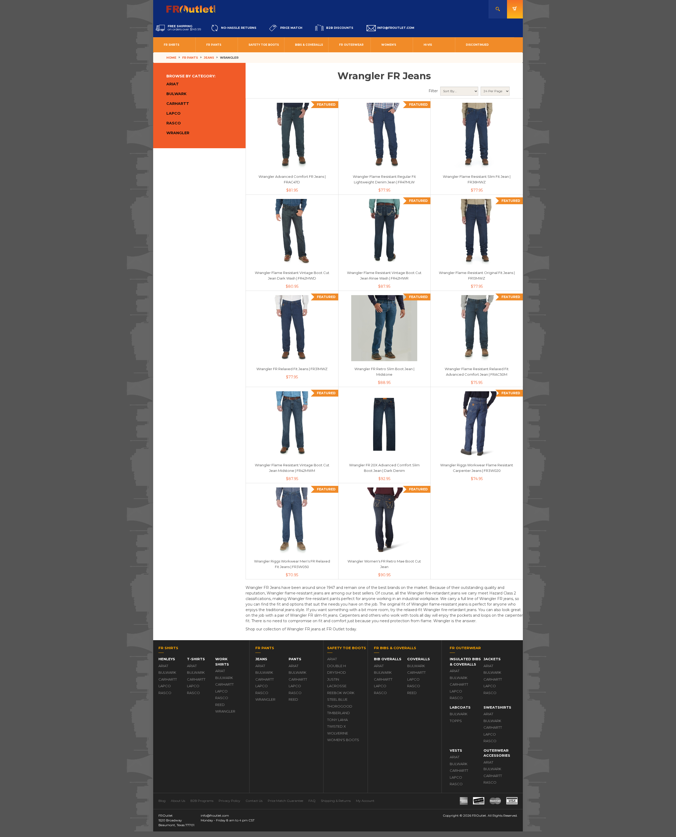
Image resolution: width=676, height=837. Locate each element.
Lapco (173, 113)
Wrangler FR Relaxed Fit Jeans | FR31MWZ (291, 369)
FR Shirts (171, 44)
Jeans (209, 57)
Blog (162, 801)
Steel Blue (337, 699)
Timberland (338, 713)
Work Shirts (222, 661)
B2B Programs (201, 801)
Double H (336, 666)
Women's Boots (343, 740)
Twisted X (336, 726)
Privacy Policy (229, 801)
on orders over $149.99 (184, 27)
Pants (295, 659)
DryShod (336, 672)
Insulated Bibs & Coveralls (465, 661)
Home (171, 57)
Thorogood (339, 706)
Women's (388, 44)
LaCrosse (336, 686)
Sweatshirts (497, 707)
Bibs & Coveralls (309, 44)
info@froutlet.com (215, 815)
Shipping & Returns (336, 801)
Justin (333, 679)
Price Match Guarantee (285, 801)
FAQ (312, 801)
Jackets (492, 659)
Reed (220, 705)
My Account (365, 801)
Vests (456, 750)
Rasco (173, 123)
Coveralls (418, 659)
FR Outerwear (351, 44)
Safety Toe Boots (263, 44)
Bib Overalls (387, 659)
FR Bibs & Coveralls (395, 648)
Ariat (172, 84)
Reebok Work (340, 693)
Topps (456, 721)
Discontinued (477, 44)
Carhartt (177, 103)
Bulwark (176, 93)
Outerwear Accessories (496, 753)
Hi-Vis (428, 44)
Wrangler (177, 133)
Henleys (166, 659)
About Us (178, 801)
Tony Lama (337, 720)
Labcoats (460, 707)
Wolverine (337, 733)
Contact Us (254, 801)
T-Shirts (196, 659)
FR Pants (213, 44)
